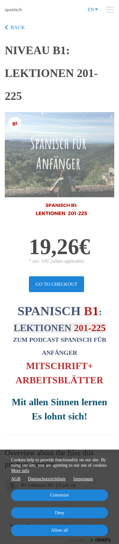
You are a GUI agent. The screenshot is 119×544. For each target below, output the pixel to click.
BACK (17, 27)
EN (91, 9)
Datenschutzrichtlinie (47, 479)
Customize (59, 495)
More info (20, 470)
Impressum (83, 479)
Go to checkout (56, 284)
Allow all (59, 530)
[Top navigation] (110, 9)
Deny (59, 512)
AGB (15, 479)
